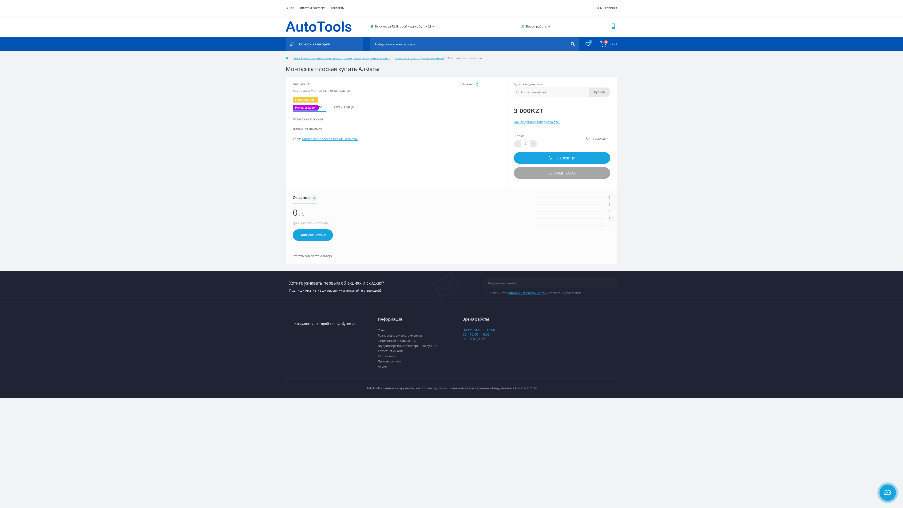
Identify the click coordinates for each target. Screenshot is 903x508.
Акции (382, 366)
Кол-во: (520, 136)
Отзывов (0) (344, 107)
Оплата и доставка (312, 8)
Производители (389, 361)
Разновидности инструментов (400, 335)
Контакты (337, 8)
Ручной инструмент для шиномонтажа (419, 58)
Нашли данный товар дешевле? (537, 122)
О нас (290, 8)
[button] (403, 26)
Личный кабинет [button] (604, 8)
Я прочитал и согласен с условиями (535, 293)
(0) (476, 84)
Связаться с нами (390, 351)
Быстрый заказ (562, 173)
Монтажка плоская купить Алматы (330, 139)
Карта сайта (386, 356)
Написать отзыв (313, 235)
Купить (599, 92)
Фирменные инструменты (527, 293)
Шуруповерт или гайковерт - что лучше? (408, 346)
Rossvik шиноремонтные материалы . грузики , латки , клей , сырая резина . (341, 58)
